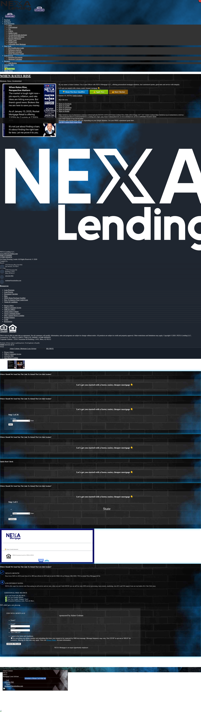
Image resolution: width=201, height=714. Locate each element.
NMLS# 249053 (9, 309)
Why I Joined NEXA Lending (14, 315)
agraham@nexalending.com (13, 280)
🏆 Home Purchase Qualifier (74, 92)
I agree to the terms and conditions (22, 636)
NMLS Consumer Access (12, 307)
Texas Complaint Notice (12, 313)
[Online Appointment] (10, 18)
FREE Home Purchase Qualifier (15, 298)
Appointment (40, 9)
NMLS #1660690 (6, 255)
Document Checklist (11, 294)
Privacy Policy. (52, 640)
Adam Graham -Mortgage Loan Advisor (23, 348)
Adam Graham (77, 95)
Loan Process (8, 292)
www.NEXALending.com (9, 254)
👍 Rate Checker (118, 92)
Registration (8, 321)
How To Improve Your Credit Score (16, 300)
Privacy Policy (9, 306)
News (9, 81)
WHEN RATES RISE (15, 76)
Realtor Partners (9, 317)
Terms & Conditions (11, 302)
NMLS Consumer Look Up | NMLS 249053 (23, 555)
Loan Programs (9, 290)
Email (13, 624)
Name (13, 620)
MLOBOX (50, 348)
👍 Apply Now (98, 92)
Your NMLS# (16, 632)
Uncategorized (17, 81)
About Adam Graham (11, 311)
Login (6, 319)
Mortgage (3, 81)
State (14, 419)
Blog (5, 296)
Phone (13, 628)
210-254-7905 (9, 276)
